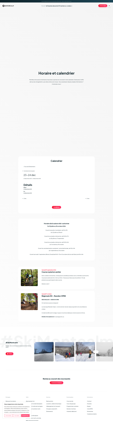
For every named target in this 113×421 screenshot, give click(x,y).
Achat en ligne (103, 5)
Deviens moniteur (71, 409)
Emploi (89, 406)
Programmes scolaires (72, 406)
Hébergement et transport (53, 406)
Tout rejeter (16, 415)
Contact (89, 401)
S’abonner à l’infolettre (56, 382)
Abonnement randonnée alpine (34, 403)
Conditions (56, 207)
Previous (94, 351)
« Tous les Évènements (29, 166)
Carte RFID (90, 409)
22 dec (25, 198)
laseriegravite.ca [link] (59, 316)
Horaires (89, 403)
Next (97, 351)
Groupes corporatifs (51, 409)
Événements (49, 411)
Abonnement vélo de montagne (34, 406)
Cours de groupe (71, 403)
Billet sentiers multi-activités (33, 418)
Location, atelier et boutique (53, 403)
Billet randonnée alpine (32, 415)
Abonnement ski (30, 401)
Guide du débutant (72, 411)
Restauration (49, 401)
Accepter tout (25, 415)
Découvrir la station (11, 401)
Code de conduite (92, 414)
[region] (17, 410)
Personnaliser (8, 415)
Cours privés (70, 401)
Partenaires (90, 411)
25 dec (88, 198)
